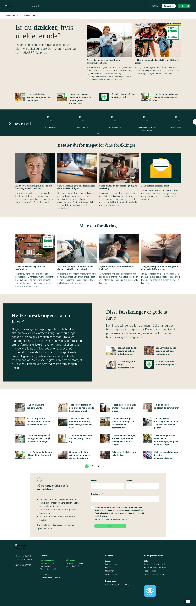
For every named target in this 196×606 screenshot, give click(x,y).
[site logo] (14, 6)
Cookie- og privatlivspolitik (154, 564)
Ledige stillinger (111, 564)
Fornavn (94, 481)
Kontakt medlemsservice (50, 577)
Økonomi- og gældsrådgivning (117, 584)
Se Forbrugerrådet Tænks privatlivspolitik (111, 519)
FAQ (146, 561)
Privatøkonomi (11, 15)
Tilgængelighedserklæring (154, 574)
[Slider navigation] (97, 133)
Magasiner (109, 571)
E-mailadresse (96, 494)
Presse (108, 567)
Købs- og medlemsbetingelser (156, 567)
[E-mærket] (150, 591)
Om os (107, 561)
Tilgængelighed (150, 571)
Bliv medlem (168, 6)
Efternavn (129, 481)
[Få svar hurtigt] (187, 601)
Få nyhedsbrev (111, 574)
